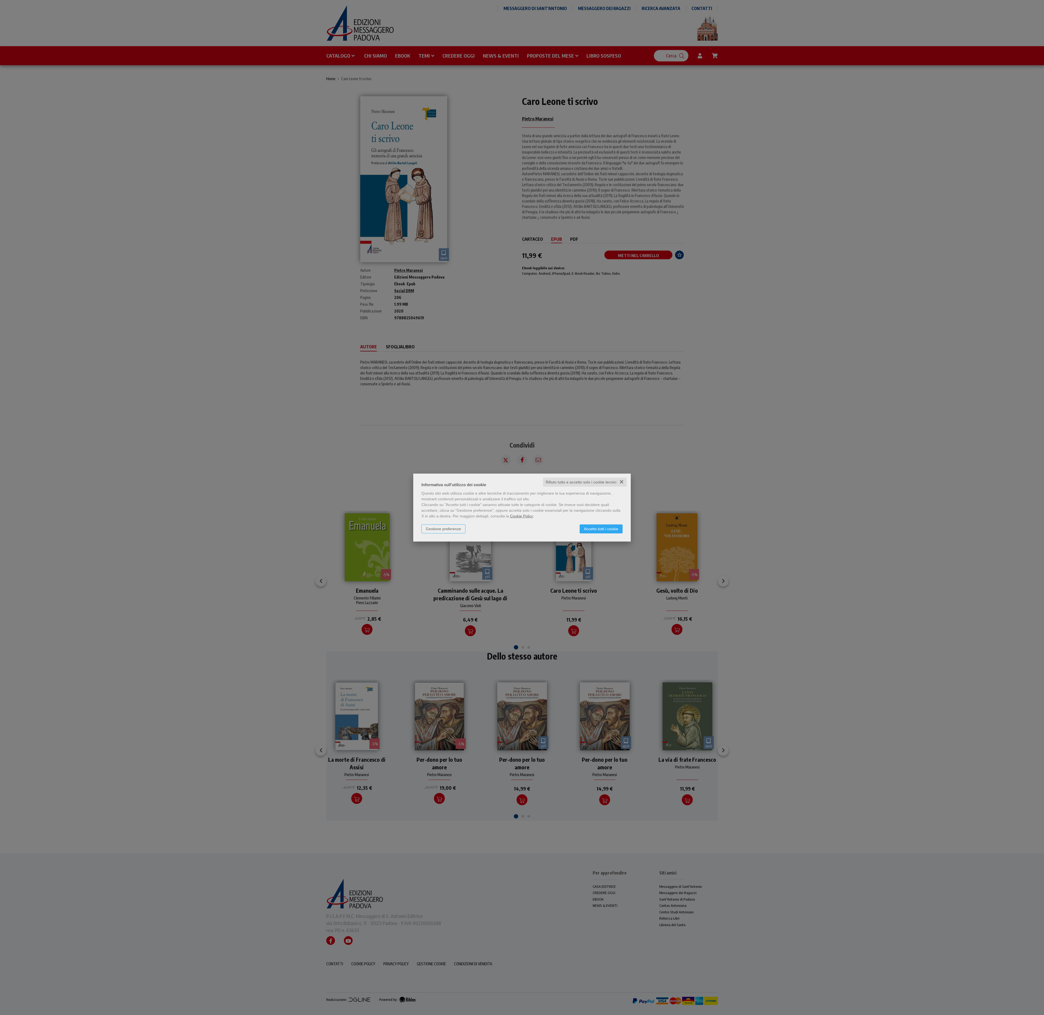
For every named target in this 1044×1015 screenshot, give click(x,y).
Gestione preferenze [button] (443, 529)
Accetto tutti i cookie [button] (601, 529)
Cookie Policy (521, 516)
